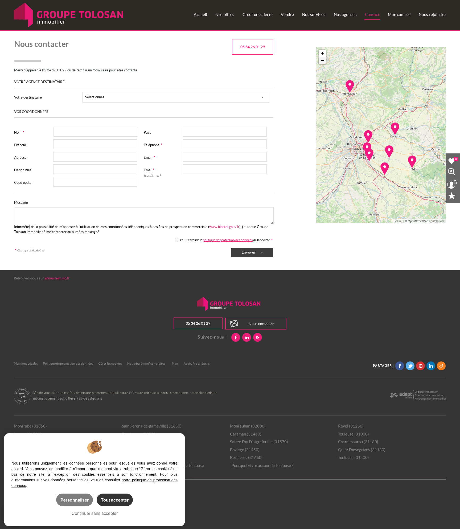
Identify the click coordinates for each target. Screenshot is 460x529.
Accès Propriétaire (197, 363)
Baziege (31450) (245, 449)
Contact (372, 14)
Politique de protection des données (68, 363)
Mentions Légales (26, 363)
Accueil (200, 14)
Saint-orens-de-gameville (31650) (152, 426)
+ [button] (322, 53)
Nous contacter (261, 324)
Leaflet (398, 221)
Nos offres (224, 14)
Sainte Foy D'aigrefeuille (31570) (259, 442)
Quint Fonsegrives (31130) (361, 449)
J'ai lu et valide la (191, 240)
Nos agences (345, 14)
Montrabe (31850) (30, 426)
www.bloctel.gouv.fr (224, 227)
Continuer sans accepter (95, 513)
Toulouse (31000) (353, 434)
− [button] (322, 60)
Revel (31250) (351, 426)
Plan (175, 363)
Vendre (287, 14)
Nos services (314, 14)
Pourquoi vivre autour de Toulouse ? (262, 465)
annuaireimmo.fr (56, 278)
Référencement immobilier (430, 398)
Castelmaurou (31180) (358, 442)
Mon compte (399, 14)
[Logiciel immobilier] (400, 395)
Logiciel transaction (426, 391)
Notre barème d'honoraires (146, 363)
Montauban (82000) (248, 426)
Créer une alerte (258, 14)
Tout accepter (115, 500)
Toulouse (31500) (353, 457)
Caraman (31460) (245, 434)
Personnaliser (74, 500)
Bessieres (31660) (246, 457)
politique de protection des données (228, 240)
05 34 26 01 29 (252, 47)
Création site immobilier (429, 395)
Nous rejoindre (432, 14)
